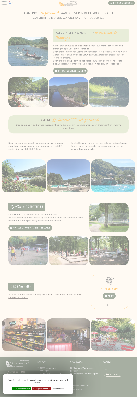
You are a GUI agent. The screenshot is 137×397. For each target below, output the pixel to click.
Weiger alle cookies (42, 389)
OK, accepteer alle (22, 389)
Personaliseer (58, 389)
